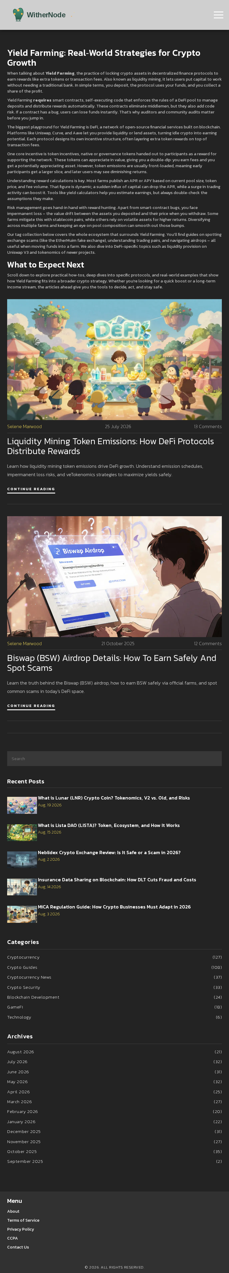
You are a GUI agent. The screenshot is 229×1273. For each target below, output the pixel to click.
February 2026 (114, 1111)
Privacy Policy (20, 1229)
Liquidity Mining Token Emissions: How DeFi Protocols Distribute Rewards (110, 446)
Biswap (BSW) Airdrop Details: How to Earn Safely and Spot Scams (111, 663)
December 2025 (114, 1131)
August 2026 (114, 1051)
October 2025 (114, 1151)
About (13, 1211)
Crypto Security (114, 987)
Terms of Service (23, 1220)
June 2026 (114, 1071)
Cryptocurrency (114, 957)
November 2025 (114, 1141)
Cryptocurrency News (114, 977)
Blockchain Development (114, 997)
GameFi (114, 1007)
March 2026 (114, 1101)
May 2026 (114, 1081)
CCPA (12, 1238)
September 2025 (114, 1161)
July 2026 (114, 1061)
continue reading (31, 489)
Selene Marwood (24, 426)
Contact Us (18, 1247)
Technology (114, 1017)
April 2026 (114, 1091)
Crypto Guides (114, 967)
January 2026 (114, 1121)
